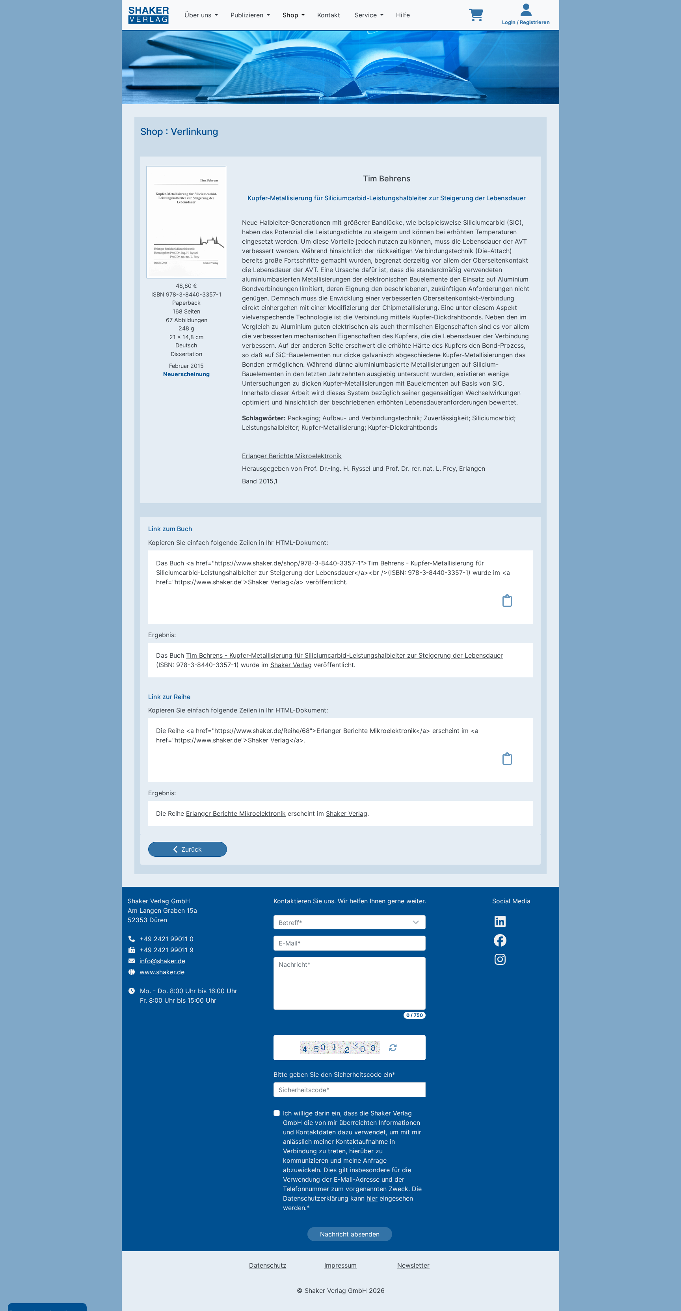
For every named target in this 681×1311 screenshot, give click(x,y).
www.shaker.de (162, 972)
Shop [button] (295, 15)
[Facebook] (500, 940)
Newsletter (413, 1265)
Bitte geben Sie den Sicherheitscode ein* (334, 1074)
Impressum (340, 1265)
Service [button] (367, 15)
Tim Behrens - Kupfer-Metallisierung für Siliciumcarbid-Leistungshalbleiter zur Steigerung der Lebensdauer (344, 655)
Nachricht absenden (350, 1234)
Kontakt (329, 15)
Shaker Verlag (291, 665)
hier (372, 1198)
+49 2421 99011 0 (167, 939)
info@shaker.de (162, 961)
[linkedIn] (500, 921)
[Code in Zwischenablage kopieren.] (507, 600)
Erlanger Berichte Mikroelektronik (292, 456)
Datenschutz (268, 1265)
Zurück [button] (191, 849)
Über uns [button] (198, 15)
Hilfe (404, 15)
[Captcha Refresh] (393, 1047)
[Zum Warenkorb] (476, 15)
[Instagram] (500, 959)
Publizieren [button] (248, 15)
